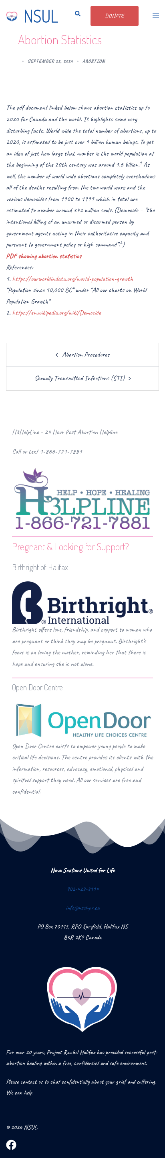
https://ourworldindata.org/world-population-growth (72, 279)
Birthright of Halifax (40, 567)
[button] (75, 16)
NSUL (41, 15)
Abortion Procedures (85, 354)
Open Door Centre (37, 687)
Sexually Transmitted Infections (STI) (79, 378)
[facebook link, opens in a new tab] (11, 1144)
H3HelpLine (25, 432)
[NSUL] (12, 16)
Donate (114, 15)
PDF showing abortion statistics (43, 256)
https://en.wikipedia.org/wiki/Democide (56, 312)
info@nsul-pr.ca (83, 908)
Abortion (93, 61)
